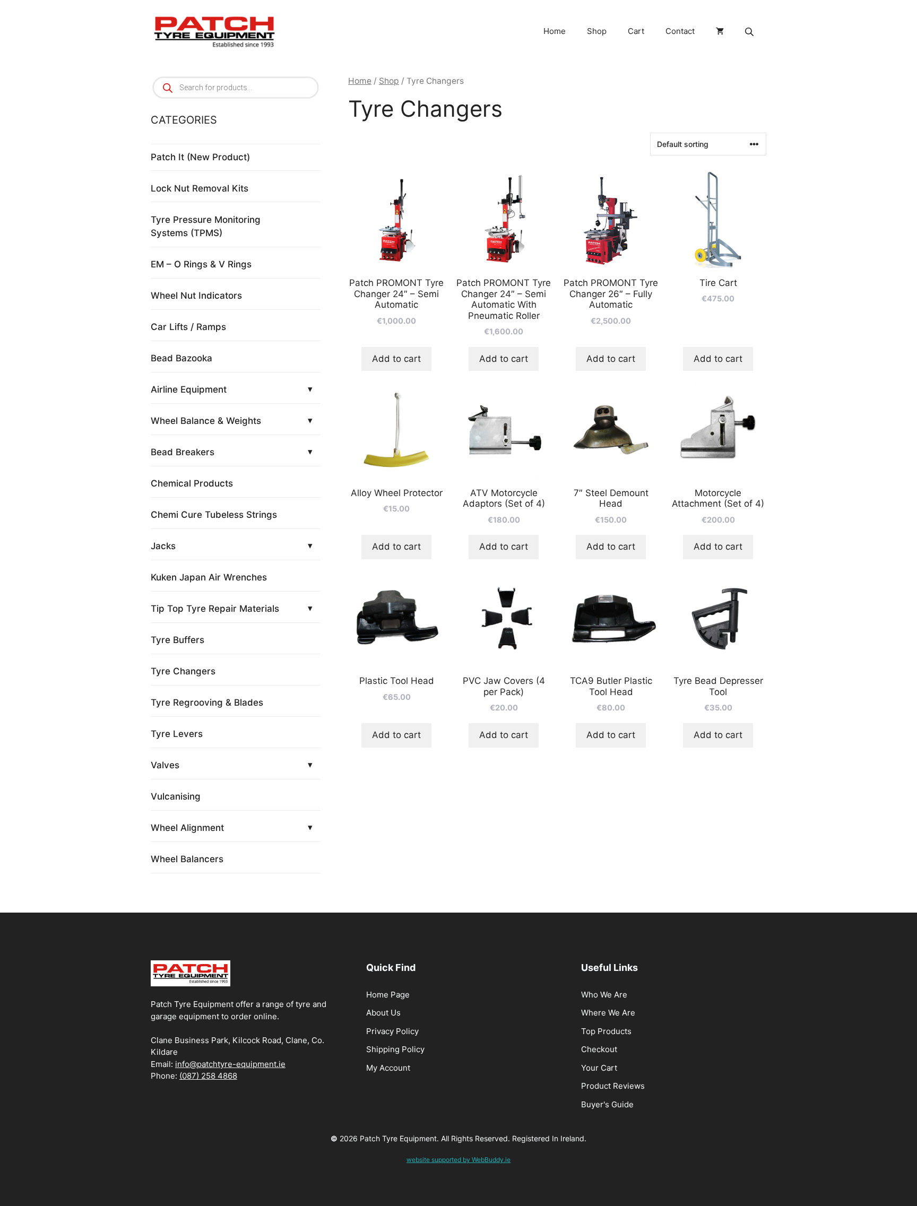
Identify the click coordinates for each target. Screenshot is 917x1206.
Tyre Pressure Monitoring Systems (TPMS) (206, 226)
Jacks (163, 546)
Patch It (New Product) (200, 157)
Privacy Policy (392, 1031)
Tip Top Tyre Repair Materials (215, 608)
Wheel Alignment (187, 827)
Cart (636, 31)
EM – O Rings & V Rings (201, 264)
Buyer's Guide (607, 1104)
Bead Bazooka (181, 358)
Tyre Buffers (177, 640)
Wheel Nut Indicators (196, 295)
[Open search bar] (750, 31)
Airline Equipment (189, 389)
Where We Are (608, 1013)
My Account (388, 1068)
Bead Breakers (182, 452)
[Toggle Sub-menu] (310, 389)
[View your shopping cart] (719, 31)
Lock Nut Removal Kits (199, 188)
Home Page (388, 995)
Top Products (606, 1031)
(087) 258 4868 (208, 1076)
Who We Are (604, 995)
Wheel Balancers (187, 859)
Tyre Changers (183, 671)
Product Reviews (613, 1086)
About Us (383, 1013)
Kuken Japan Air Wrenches (209, 577)
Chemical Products (192, 483)
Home (554, 31)
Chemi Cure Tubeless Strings (214, 514)
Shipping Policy (395, 1049)
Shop (597, 31)
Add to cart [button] (396, 358)
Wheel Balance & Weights (206, 420)
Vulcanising (176, 796)
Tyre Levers (177, 733)
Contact (680, 31)
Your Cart (599, 1068)
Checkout (599, 1049)
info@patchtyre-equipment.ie (230, 1064)
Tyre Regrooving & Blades (207, 702)
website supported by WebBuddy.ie (458, 1160)
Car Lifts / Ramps (188, 327)
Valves (165, 765)
